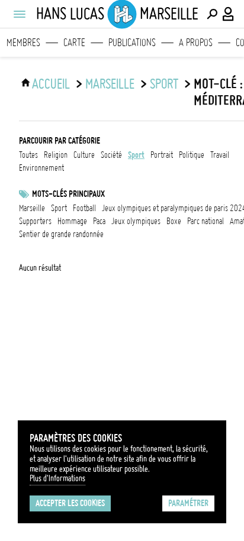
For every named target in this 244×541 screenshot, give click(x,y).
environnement (41, 168)
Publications (132, 42)
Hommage (72, 221)
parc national (205, 221)
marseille (32, 208)
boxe (173, 221)
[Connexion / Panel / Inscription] (228, 14)
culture (84, 155)
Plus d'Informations (57, 478)
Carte (74, 42)
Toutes (28, 155)
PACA (99, 221)
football (84, 208)
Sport (59, 208)
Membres (23, 42)
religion (56, 155)
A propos (196, 42)
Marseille (109, 84)
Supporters (35, 221)
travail (219, 155)
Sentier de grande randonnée (61, 234)
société (111, 155)
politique (191, 155)
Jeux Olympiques (135, 221)
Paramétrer (188, 503)
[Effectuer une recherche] (212, 14)
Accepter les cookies (70, 503)
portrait (161, 155)
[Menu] (19, 14)
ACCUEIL (51, 84)
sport (164, 84)
